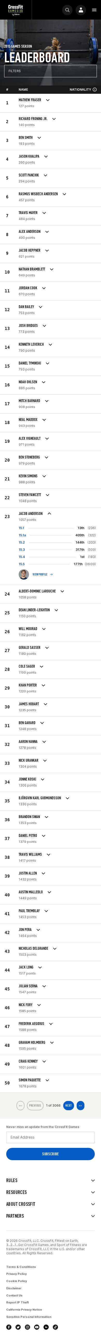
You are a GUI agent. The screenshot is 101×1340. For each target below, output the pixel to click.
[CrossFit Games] (15, 10)
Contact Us (14, 1295)
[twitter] (18, 1327)
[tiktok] (55, 1327)
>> (80, 1105)
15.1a (22, 535)
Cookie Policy (16, 1281)
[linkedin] (46, 1327)
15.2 (22, 542)
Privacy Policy (16, 1274)
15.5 (22, 564)
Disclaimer (13, 1288)
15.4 (22, 557)
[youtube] (36, 1327)
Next (69, 1105)
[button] (94, 10)
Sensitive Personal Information (28, 1317)
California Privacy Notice (24, 1309)
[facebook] (8, 1327)
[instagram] (27, 1327)
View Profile (40, 574)
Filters (15, 71)
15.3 (22, 550)
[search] (67, 10)
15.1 (21, 528)
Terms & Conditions (21, 1267)
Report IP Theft (17, 1302)
